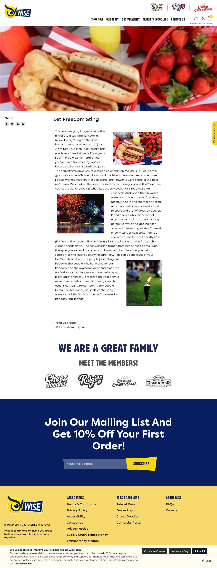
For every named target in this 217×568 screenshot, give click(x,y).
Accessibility (76, 516)
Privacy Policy (23, 563)
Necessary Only (179, 551)
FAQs (170, 504)
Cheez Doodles (127, 516)
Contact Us (178, 19)
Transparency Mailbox (83, 541)
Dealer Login (126, 510)
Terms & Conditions (81, 504)
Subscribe (141, 463)
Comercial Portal (128, 522)
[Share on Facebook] (7, 124)
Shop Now (97, 19)
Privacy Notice (77, 528)
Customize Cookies (154, 551)
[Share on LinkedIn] (18, 124)
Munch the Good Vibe (155, 19)
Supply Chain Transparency (87, 534)
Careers (171, 510)
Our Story (112, 19)
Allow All (200, 551)
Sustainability (131, 19)
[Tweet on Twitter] (12, 124)
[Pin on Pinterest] (23, 124)
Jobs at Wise (125, 504)
